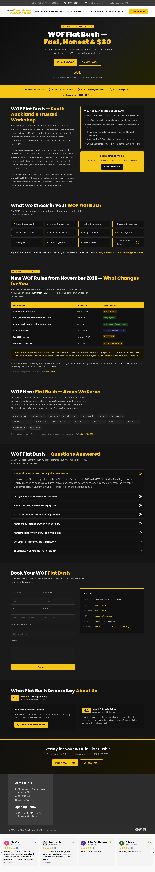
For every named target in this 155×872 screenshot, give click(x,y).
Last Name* (48, 592)
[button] (153, 852)
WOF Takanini (133, 422)
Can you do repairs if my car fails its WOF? (77, 541)
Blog (108, 11)
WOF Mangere (117, 416)
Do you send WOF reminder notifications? (77, 550)
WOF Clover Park (69, 416)
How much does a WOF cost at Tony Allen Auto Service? (77, 473)
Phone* (46, 608)
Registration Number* (21, 625)
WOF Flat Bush (87, 416)
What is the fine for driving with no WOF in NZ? (77, 532)
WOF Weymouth (81, 422)
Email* (14, 608)
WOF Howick (35, 427)
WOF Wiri (102, 416)
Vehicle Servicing (50, 11)
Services (70, 11)
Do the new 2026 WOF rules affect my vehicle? (77, 514)
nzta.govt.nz (50, 372)
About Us (99, 11)
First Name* (16, 592)
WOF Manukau (37, 416)
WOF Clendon (98, 422)
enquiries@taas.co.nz (103, 616)
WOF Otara (53, 416)
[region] (31, 853)
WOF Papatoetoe (19, 416)
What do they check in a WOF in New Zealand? (77, 523)
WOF (62, 11)
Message (15, 641)
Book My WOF (67, 62)
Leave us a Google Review (33, 724)
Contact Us (118, 11)
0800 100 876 (74, 3)
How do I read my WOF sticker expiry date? (77, 505)
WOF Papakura (19, 427)
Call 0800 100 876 (112, 166)
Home (36, 11)
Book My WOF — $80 (65, 763)
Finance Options (84, 11)
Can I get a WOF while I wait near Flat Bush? (77, 496)
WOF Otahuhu (41, 422)
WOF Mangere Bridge (22, 422)
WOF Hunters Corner (61, 422)
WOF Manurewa (115, 422)
